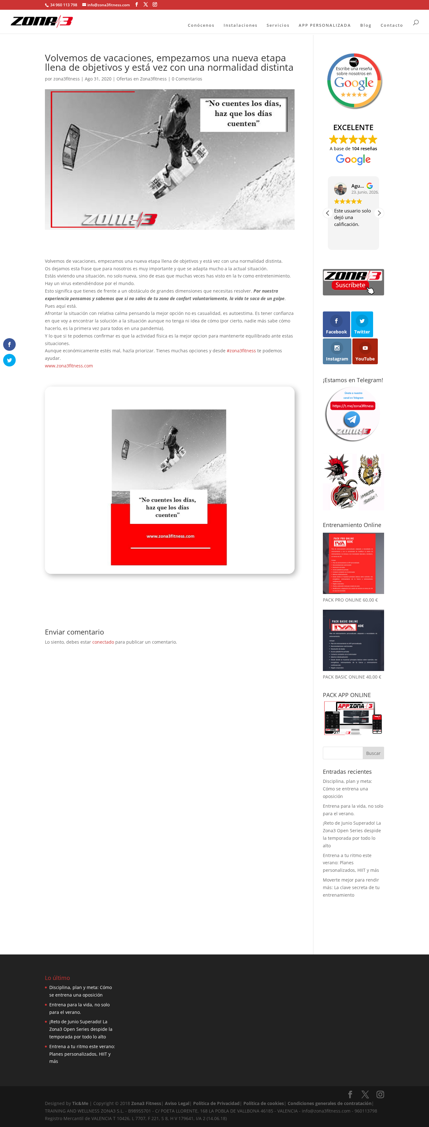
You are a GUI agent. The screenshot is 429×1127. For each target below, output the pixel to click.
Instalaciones (241, 25)
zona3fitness (66, 79)
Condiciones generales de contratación (330, 1103)
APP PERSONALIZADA (325, 25)
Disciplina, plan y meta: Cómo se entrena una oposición (347, 788)
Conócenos (201, 25)
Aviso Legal (177, 1103)
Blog (366, 25)
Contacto (392, 25)
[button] (379, 213)
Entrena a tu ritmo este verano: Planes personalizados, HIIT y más (351, 862)
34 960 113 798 (63, 5)
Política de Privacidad (216, 1103)
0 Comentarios (187, 79)
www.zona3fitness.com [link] (69, 366)
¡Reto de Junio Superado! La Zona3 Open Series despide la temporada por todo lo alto (80, 1029)
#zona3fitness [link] (241, 351)
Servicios (278, 25)
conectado (103, 642)
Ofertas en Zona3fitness (142, 79)
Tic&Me (80, 1103)
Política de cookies (263, 1103)
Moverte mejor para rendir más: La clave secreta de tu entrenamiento (351, 887)
